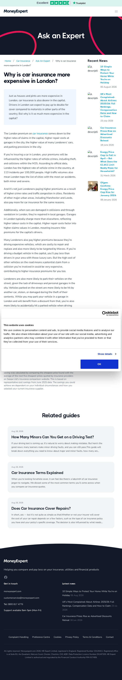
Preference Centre (41, 637)
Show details (105, 354)
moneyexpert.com (12, 591)
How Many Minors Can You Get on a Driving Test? (52, 437)
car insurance (40, 133)
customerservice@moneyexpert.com (21, 597)
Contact (110, 637)
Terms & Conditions (92, 637)
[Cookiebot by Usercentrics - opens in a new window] (104, 313)
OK (99, 364)
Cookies (57, 637)
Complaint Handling (18, 637)
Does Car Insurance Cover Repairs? (41, 508)
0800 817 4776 (15, 604)
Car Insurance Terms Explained (37, 472)
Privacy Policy (72, 637)
